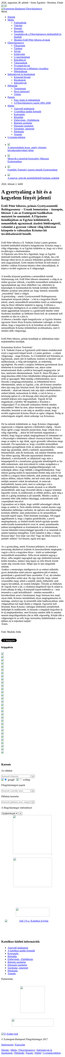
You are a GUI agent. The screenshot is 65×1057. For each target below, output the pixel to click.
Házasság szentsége (23, 125)
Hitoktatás (19, 131)
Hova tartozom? (22, 91)
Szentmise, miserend (24, 128)
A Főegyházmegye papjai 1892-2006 (32, 103)
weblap (26, 779)
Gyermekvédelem (16, 137)
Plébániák (12, 85)
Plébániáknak (20, 71)
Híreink (11, 17)
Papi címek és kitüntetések (27, 100)
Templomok (20, 88)
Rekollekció (20, 60)
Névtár (17, 51)
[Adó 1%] (32, 928)
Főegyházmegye (16, 42)
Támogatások (20, 62)
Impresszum (7, 1044)
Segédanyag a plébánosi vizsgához (31, 68)
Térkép (17, 94)
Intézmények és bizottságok (21, 74)
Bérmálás (18, 117)
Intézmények (20, 82)
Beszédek (19, 31)
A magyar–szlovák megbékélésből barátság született (33, 178)
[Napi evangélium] (32, 912)
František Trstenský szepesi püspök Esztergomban (32, 169)
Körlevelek (19, 54)
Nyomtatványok (22, 65)
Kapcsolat (20, 1044)
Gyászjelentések (22, 57)
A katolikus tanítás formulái (27, 111)
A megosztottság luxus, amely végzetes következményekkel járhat (27, 149)
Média (11, 19)
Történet (18, 48)
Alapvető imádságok (24, 108)
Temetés (18, 134)
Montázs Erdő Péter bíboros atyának (32, 40)
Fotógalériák (20, 22)
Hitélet (11, 105)
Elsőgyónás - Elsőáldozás (26, 120)
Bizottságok (20, 80)
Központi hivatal (22, 77)
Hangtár (18, 28)
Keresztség (19, 114)
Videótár (18, 25)
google (11, 779)
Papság (11, 97)
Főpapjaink (19, 45)
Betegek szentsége (23, 123)
